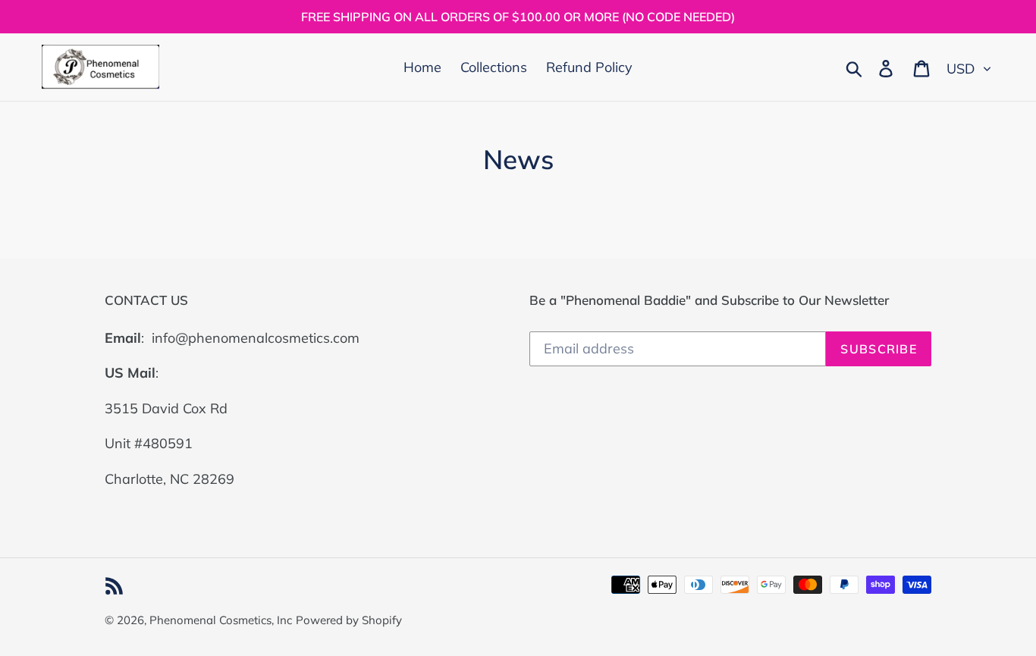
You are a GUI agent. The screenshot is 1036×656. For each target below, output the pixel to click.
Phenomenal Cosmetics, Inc (220, 620)
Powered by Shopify (349, 620)
